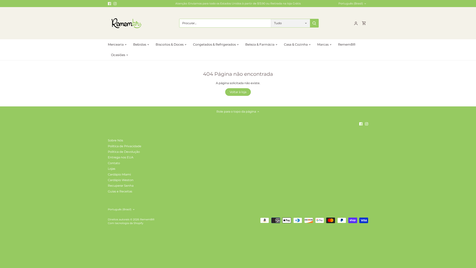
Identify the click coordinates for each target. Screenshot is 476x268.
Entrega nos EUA (120, 157)
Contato (114, 163)
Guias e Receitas (120, 191)
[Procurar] (314, 23)
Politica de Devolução (124, 152)
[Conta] (356, 23)
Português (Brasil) (350, 3)
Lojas (111, 168)
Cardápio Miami (119, 174)
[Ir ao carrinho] (364, 23)
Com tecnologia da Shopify (125, 223)
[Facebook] (109, 3)
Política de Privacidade (124, 146)
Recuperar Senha (121, 185)
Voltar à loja (238, 92)
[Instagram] (115, 3)
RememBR (147, 219)
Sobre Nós (115, 140)
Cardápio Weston (121, 180)
